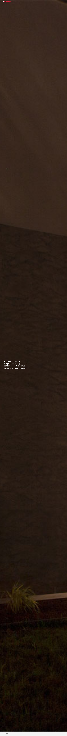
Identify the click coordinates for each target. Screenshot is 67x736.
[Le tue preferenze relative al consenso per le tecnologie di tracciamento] (65, 734)
